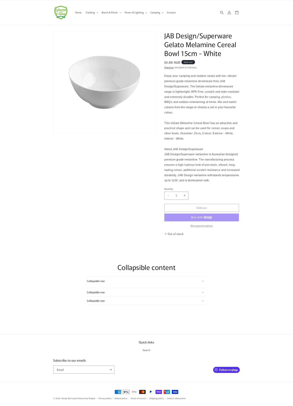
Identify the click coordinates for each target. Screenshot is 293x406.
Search (146, 350)
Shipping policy (156, 398)
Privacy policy (105, 398)
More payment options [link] (202, 225)
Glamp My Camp (69, 398)
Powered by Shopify (86, 398)
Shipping (168, 67)
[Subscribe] (110, 370)
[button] (92, 12)
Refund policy (121, 398)
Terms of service (138, 398)
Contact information (176, 398)
